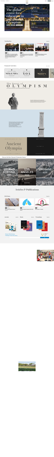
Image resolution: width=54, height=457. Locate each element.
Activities (7, 0)
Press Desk (6, 210)
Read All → (48, 41)
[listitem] (11, 73)
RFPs (8, 25)
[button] (46, 1)
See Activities (19, 25)
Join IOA (12, 25)
